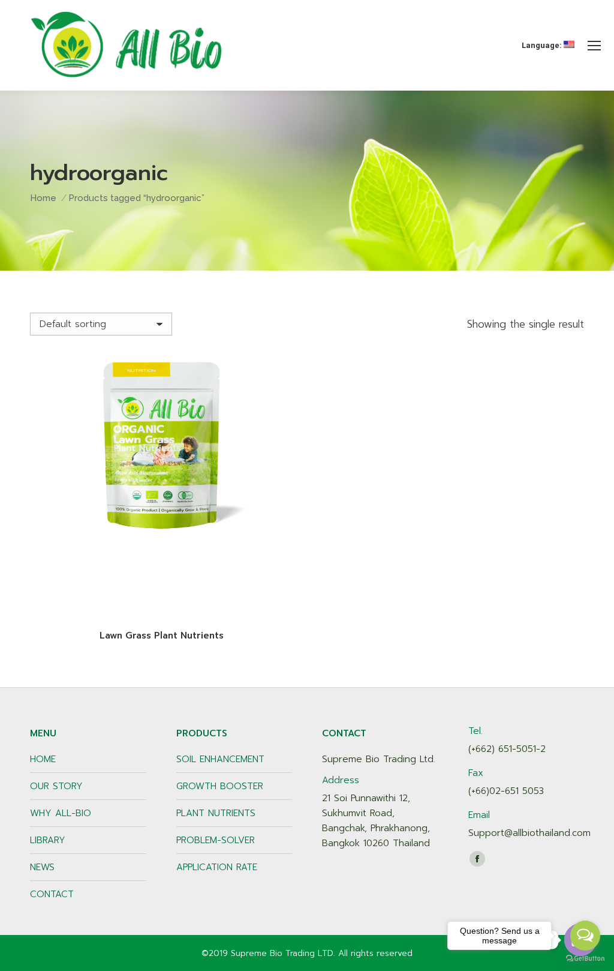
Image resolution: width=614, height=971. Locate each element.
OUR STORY (56, 786)
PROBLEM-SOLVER (215, 840)
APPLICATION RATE (216, 867)
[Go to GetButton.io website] (585, 959)
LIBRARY (47, 840)
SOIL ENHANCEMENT (220, 759)
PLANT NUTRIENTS (215, 813)
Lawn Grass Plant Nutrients (162, 635)
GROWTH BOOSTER (219, 786)
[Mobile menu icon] (594, 45)
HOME (43, 759)
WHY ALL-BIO (60, 813)
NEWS (42, 867)
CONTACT (52, 894)
